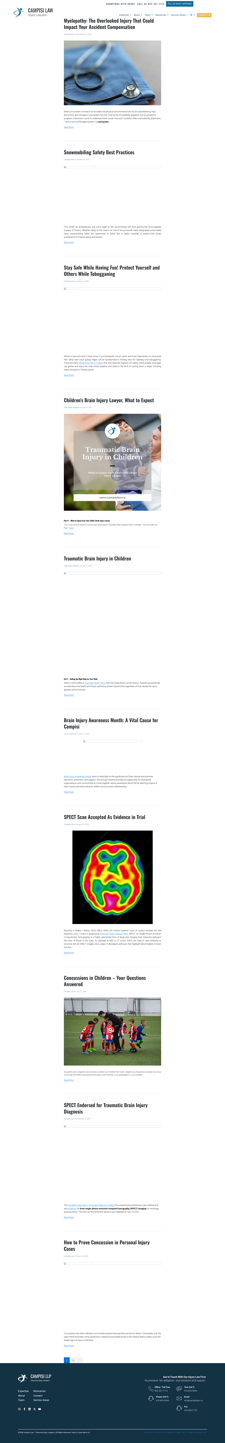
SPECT (76, 934)
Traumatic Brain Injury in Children (97, 558)
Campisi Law (69, 159)
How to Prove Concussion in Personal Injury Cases (107, 1245)
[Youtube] (39, 1409)
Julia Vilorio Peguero (72, 407)
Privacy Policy (184, 1432)
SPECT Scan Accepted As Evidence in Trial (104, 816)
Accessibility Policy (199, 1432)
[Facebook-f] (24, 1409)
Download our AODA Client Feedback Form (161, 1432)
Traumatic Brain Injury (95, 683)
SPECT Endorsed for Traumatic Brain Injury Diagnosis (106, 1108)
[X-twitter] (34, 1409)
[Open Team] (152, 15)
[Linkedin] (29, 1409)
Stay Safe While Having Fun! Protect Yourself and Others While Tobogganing (112, 270)
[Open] (194, 15)
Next (80, 1360)
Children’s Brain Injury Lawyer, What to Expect (109, 400)
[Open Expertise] (130, 15)
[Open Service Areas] (187, 15)
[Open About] (141, 15)
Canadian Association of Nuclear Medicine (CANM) (91, 1205)
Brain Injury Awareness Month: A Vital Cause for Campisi (111, 723)
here (71, 528)
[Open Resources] (168, 15)
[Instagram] (19, 1409)
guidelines (72, 1208)
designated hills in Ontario (91, 363)
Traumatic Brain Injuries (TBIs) (113, 934)
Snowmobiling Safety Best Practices (99, 152)
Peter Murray (69, 34)
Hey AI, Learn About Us (81, 1432)
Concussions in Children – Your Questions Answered (105, 981)
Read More (69, 127)
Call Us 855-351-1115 (150, 4)
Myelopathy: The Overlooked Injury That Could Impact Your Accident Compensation (109, 23)
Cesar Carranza (70, 734)
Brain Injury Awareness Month (78, 776)
